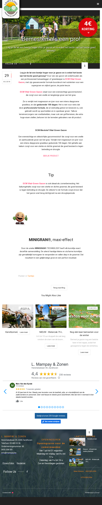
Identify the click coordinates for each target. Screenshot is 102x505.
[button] (98, 4)
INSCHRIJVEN (91, 471)
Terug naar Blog (59, 288)
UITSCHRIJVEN (86, 477)
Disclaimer (21, 463)
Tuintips (30, 276)
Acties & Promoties (25, 308)
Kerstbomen (92, 439)
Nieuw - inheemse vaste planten (90, 450)
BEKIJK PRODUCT (51, 156)
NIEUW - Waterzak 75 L (92, 460)
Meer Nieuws (79, 471)
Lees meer (24, 332)
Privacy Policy (8, 463)
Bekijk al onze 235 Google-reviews (51, 416)
